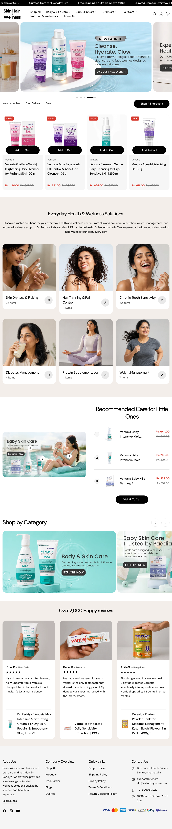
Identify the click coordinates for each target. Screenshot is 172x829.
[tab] (11, 103)
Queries (50, 793)
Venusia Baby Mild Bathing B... (132, 481)
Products (51, 774)
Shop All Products (152, 103)
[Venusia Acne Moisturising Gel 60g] (149, 134)
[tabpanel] (86, 152)
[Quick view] (38, 122)
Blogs (49, 787)
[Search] (154, 14)
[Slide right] (165, 523)
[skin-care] (12, 14)
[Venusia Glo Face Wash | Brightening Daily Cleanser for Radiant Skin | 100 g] (23, 134)
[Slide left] (155, 523)
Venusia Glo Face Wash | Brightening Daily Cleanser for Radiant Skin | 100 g (22, 169)
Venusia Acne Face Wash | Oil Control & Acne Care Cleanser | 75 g (64, 169)
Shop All (51, 768)
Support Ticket (97, 768)
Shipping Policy (98, 774)
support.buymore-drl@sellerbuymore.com (152, 781)
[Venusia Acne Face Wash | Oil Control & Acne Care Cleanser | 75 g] (65, 134)
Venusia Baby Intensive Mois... (131, 434)
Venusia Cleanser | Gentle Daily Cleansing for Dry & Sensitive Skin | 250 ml (106, 169)
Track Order (53, 781)
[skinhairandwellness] (59, 562)
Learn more (10, 801)
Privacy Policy (97, 781)
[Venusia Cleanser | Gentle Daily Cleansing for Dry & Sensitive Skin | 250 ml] (107, 134)
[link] (109, 434)
